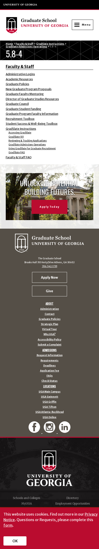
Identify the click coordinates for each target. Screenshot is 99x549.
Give (49, 291)
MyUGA (26, 503)
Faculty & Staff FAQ (19, 157)
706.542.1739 (49, 266)
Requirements (49, 361)
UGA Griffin (49, 402)
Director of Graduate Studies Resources (32, 99)
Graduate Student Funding (23, 109)
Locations (49, 386)
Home (9, 43)
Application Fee (49, 371)
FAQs (50, 376)
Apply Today (49, 206)
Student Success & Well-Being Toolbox (32, 123)
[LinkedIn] (65, 430)
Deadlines (49, 366)
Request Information (50, 355)
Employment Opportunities (72, 503)
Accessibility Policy (49, 340)
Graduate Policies (17, 84)
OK (15, 541)
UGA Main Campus (50, 392)
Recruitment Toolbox (20, 119)
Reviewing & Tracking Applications (28, 140)
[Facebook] (34, 430)
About (49, 303)
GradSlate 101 (16, 136)
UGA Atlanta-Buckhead (49, 412)
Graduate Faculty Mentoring (25, 94)
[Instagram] (50, 430)
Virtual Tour (49, 329)
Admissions (49, 350)
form (7, 525)
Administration (49, 309)
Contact (50, 314)
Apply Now (49, 277)
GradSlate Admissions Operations (26, 46)
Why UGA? (49, 334)
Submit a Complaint (49, 345)
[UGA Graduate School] (39, 25)
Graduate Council (17, 104)
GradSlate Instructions (50, 43)
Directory (72, 498)
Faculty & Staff (24, 43)
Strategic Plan (49, 324)
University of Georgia (20, 5)
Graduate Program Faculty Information (32, 113)
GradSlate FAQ (17, 152)
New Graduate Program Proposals (29, 89)
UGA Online (49, 417)
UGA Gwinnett (49, 397)
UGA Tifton (49, 407)
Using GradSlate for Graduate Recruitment (32, 148)
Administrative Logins (20, 74)
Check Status (49, 381)
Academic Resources (19, 79)
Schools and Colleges (26, 498)
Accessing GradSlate (20, 132)
